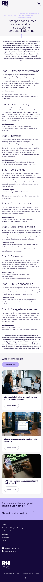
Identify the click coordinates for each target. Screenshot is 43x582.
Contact (4, 540)
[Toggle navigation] (39, 4)
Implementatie (7, 531)
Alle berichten (10, 364)
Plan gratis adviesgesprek (13, 513)
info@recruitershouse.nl (12, 548)
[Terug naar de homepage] (5, 4)
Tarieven (5, 534)
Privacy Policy (27, 573)
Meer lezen (11, 405)
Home (4, 15)
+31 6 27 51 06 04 (10, 551)
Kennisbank (12, 15)
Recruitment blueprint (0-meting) (12, 528)
